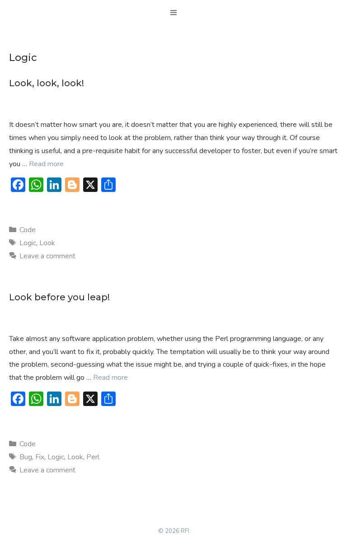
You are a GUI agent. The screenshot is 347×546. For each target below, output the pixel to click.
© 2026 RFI (173, 531)
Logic (27, 243)
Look (47, 243)
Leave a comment (47, 256)
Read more (46, 164)
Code (27, 230)
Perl (92, 457)
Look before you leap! (59, 297)
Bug (25, 457)
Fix (39, 457)
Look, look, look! (46, 83)
